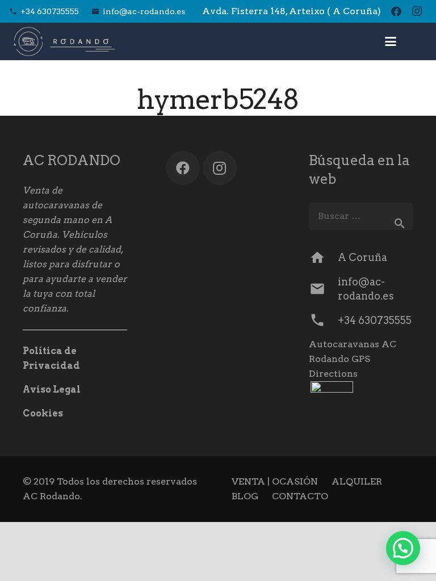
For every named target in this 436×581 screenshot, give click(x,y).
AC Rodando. (52, 496)
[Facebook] (396, 11)
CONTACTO (300, 496)
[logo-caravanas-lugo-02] (64, 41)
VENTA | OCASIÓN (275, 481)
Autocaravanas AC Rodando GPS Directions (352, 359)
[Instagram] (416, 11)
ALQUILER (357, 481)
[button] (391, 41)
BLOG (245, 496)
